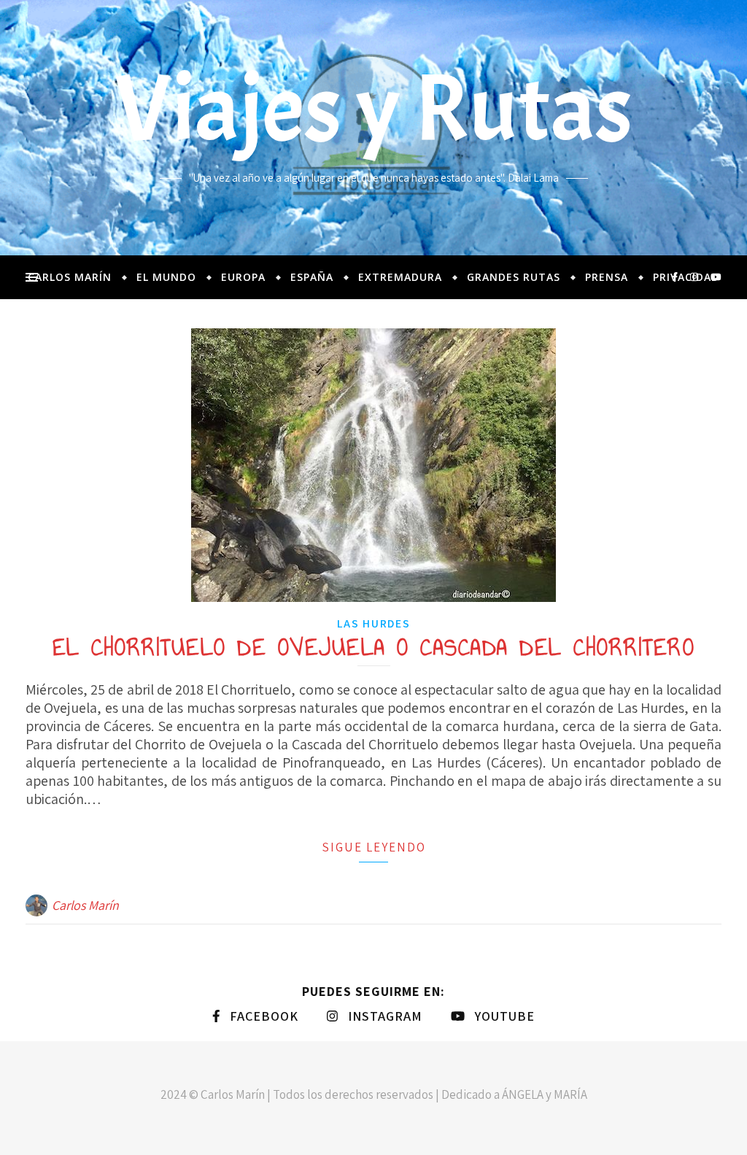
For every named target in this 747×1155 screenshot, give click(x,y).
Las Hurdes (374, 623)
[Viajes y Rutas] (373, 127)
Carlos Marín (70, 277)
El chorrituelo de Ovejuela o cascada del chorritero (374, 647)
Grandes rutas (513, 277)
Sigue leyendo (374, 847)
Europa (243, 277)
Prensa (606, 277)
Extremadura (400, 277)
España (311, 277)
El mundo (166, 277)
